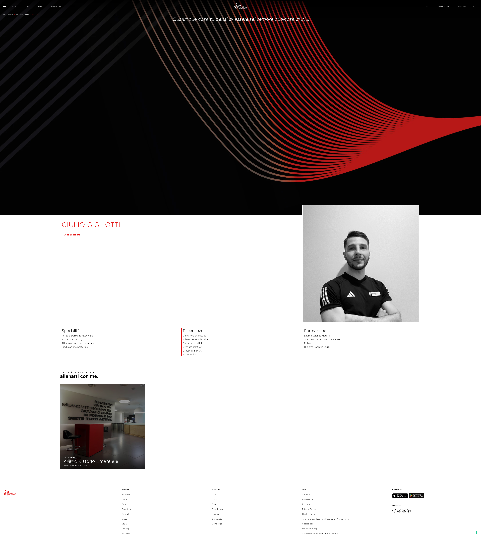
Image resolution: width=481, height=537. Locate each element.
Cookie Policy (309, 514)
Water (125, 519)
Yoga (124, 524)
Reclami (306, 504)
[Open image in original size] (240, 7)
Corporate (217, 519)
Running (125, 528)
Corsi (27, 7)
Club (14, 7)
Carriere (306, 494)
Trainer (40, 7)
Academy (216, 514)
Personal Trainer (22, 14)
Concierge (217, 524)
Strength (126, 514)
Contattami (462, 7)
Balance (126, 494)
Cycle (124, 499)
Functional (127, 509)
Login (427, 7)
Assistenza (307, 499)
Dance (125, 504)
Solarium (126, 533)
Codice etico (308, 524)
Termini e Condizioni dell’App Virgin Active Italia (325, 519)
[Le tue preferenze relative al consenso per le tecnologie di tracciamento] (476, 532)
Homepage (8, 14)
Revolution (56, 7)
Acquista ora (443, 7)
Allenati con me (72, 235)
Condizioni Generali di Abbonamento (320, 533)
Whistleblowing (309, 528)
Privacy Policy (309, 509)
